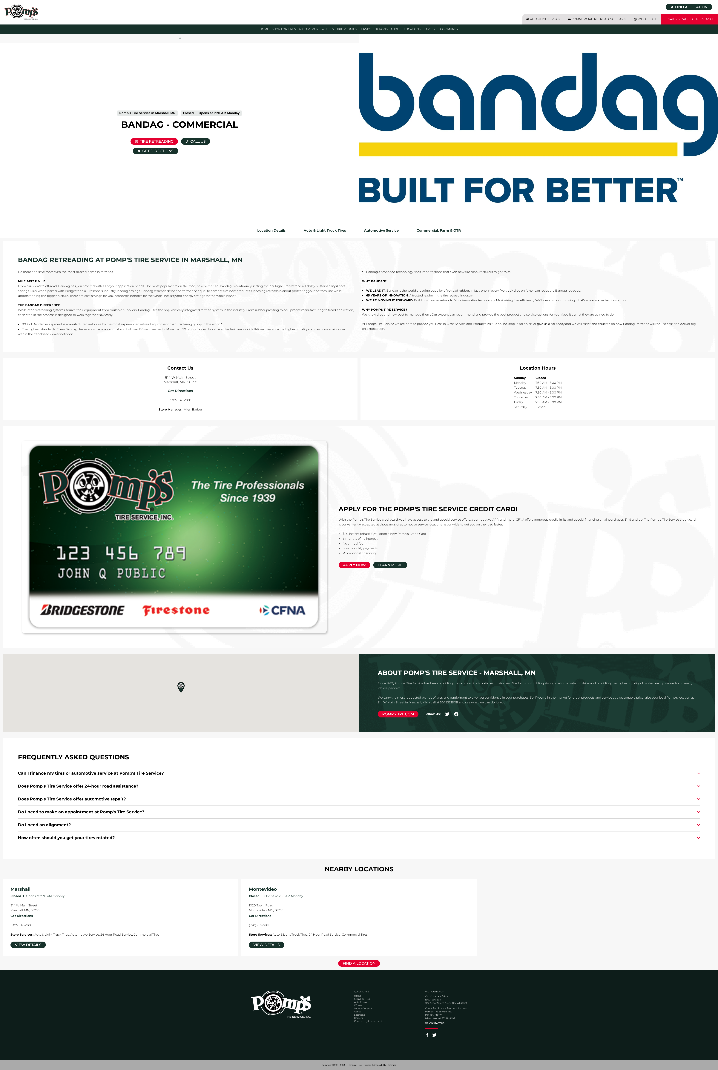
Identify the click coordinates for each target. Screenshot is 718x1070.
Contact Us (436, 1023)
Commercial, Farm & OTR (439, 230)
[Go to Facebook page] (427, 1036)
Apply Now (354, 565)
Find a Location (359, 963)
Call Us (198, 141)
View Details (28, 945)
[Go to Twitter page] (434, 1036)
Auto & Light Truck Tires (325, 230)
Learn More (390, 565)
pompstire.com (398, 714)
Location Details (271, 230)
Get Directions (153, 150)
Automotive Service (381, 230)
